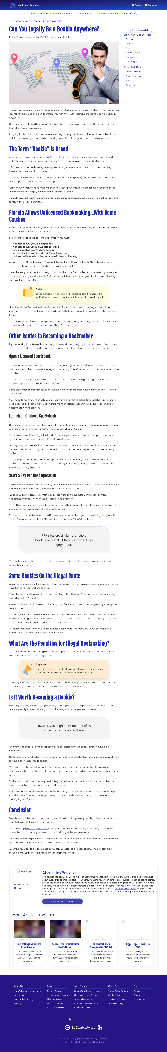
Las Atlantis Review (55, 1007)
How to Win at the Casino (85, 995)
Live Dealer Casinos (117, 999)
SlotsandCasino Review (57, 995)
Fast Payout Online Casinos (86, 1003)
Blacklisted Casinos (82, 1007)
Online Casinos (37, 13)
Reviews (51, 986)
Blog (126, 13)
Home (12, 21)
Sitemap (17, 1003)
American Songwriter (125, 888)
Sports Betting (133, 76)
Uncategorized (134, 61)
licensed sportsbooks (36, 828)
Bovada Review (54, 991)
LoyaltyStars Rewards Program (140, 30)
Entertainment (133, 52)
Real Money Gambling (61, 13)
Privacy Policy (19, 995)
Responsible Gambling (23, 999)
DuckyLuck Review (55, 1003)
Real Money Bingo (116, 1003)
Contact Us (152, 5)
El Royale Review (54, 999)
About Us (138, 5)
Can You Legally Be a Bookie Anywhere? (43, 21)
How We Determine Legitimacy (27, 991)
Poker (128, 48)
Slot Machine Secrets (83, 999)
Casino (129, 39)
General (130, 57)
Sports (129, 43)
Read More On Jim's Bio (62, 901)
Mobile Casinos (114, 995)
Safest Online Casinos (118, 991)
